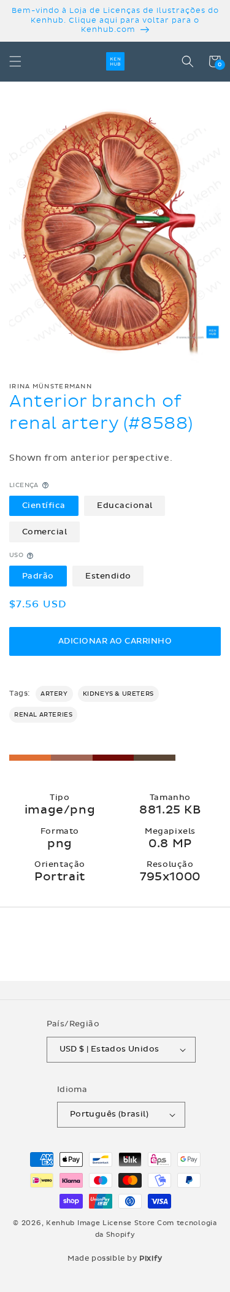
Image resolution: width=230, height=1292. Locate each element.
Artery (54, 694)
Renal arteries (43, 714)
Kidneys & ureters (118, 694)
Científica (44, 505)
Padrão (38, 576)
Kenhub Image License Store (100, 1223)
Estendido (108, 576)
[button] (15, 61)
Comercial (44, 532)
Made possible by (115, 1258)
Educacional (125, 505)
